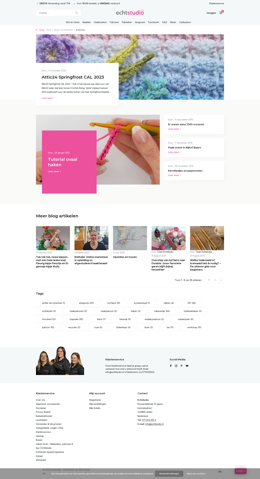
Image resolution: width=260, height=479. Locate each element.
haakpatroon (109, 311)
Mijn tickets (94, 408)
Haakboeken (100, 22)
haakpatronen (78, 311)
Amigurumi (140, 22)
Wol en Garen (73, 22)
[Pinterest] (181, 366)
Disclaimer (41, 408)
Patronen (114, 22)
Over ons (40, 400)
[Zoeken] (76, 12)
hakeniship (162, 311)
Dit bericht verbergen (169, 474)
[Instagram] (176, 366)
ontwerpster (185, 319)
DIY (192, 303)
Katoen (39, 456)
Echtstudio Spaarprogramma (50, 452)
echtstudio (49, 311)
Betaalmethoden (44, 416)
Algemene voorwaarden (48, 404)
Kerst (101, 319)
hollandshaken (193, 311)
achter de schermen (53, 303)
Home (48, 30)
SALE (164, 22)
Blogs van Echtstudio (63, 30)
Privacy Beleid (43, 412)
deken (169, 303)
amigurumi (86, 303)
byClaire (114, 303)
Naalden (87, 22)
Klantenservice (216, 3)
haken (136, 311)
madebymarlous (154, 319)
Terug (41, 30)
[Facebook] (171, 366)
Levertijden (41, 420)
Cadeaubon (185, 22)
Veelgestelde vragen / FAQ (49, 428)
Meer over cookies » (196, 474)
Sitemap (40, 436)
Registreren (95, 400)
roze (98, 327)
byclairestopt (142, 303)
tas (170, 327)
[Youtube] (187, 366)
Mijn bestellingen (97, 404)
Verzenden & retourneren (49, 424)
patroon (48, 327)
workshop (194, 327)
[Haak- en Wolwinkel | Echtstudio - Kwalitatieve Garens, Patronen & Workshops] (130, 13)
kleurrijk (125, 319)
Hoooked (49, 319)
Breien (39, 440)
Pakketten (127, 22)
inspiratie (76, 319)
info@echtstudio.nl (154, 424)
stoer (148, 327)
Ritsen (173, 22)
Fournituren (153, 22)
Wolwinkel (41, 460)
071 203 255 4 (149, 420)
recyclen (74, 327)
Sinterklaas (123, 327)
